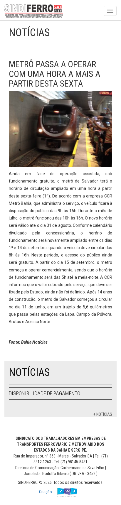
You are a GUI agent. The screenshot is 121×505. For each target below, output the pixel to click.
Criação (46, 491)
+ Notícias (102, 414)
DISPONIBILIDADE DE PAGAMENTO (44, 393)
